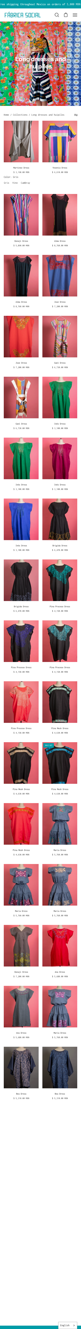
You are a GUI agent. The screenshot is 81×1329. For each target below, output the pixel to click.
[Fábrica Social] (22, 15)
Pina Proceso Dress (60, 606)
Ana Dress (60, 972)
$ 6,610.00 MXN (60, 172)
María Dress (60, 850)
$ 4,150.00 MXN (60, 611)
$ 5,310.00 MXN (21, 1098)
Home (6, 115)
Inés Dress (60, 424)
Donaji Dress (21, 241)
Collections (20, 115)
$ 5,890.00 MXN (21, 245)
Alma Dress (60, 241)
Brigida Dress (60, 545)
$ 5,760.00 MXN (60, 855)
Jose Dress (60, 302)
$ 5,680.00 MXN (60, 976)
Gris (7, 182)
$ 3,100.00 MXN (60, 428)
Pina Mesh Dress (59, 728)
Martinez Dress (21, 168)
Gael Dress (60, 363)
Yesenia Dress (60, 168)
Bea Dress (21, 1094)
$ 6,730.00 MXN (60, 367)
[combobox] (67, 1325)
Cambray (24, 182)
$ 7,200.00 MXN (60, 306)
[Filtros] (76, 115)
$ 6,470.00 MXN (60, 550)
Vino (15, 182)
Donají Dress (21, 972)
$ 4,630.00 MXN (60, 733)
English (65, 1325)
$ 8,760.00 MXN (60, 245)
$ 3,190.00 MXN (21, 172)
